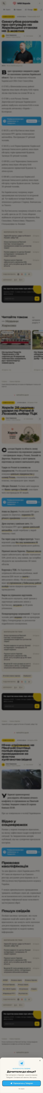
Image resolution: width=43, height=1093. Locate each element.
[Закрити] (40, 1060)
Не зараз (21, 1089)
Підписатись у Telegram (23, 1083)
